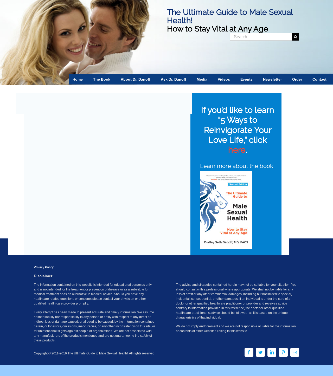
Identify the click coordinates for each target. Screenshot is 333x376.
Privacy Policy (44, 267)
